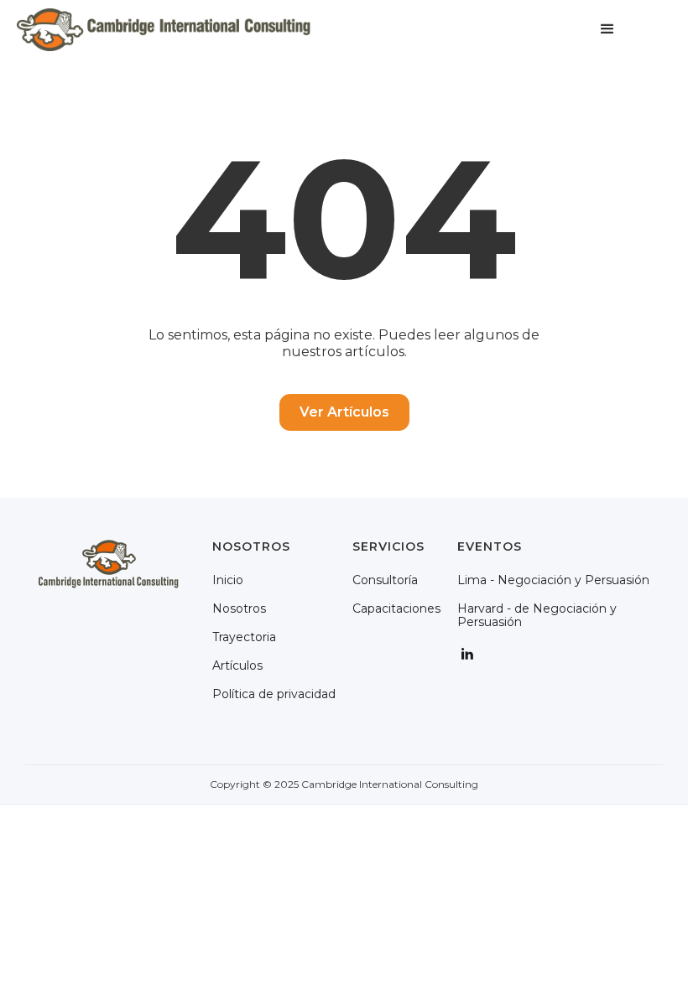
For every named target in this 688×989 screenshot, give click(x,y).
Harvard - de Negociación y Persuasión (537, 615)
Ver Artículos (344, 412)
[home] (163, 29)
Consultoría (385, 580)
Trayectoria (244, 637)
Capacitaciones (396, 608)
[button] (607, 29)
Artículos (237, 665)
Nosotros (239, 608)
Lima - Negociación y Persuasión (553, 580)
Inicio (227, 580)
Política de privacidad (274, 694)
